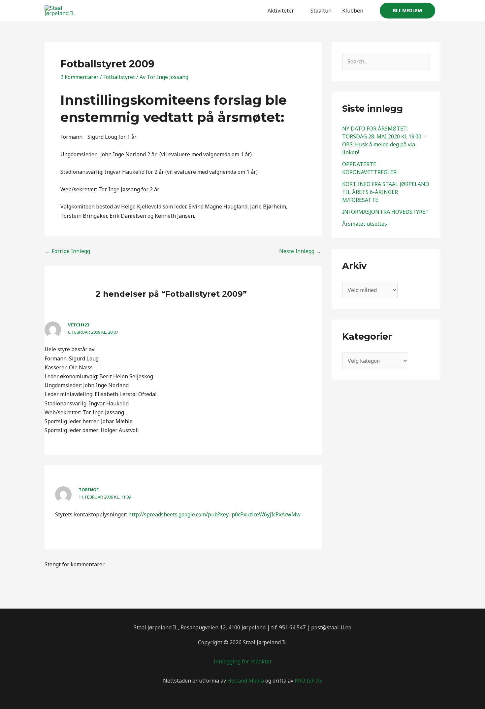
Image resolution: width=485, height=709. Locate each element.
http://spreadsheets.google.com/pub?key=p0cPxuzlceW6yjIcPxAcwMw (214, 514)
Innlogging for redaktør (242, 661)
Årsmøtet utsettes (364, 223)
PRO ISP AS (308, 680)
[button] (407, 11)
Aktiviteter (281, 10)
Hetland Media (245, 680)
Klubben (352, 10)
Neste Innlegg (300, 251)
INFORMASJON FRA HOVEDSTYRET (385, 211)
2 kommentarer (79, 77)
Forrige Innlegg (67, 251)
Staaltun (321, 10)
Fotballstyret (119, 77)
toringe (89, 490)
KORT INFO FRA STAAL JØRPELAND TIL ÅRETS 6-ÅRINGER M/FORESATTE (385, 192)
